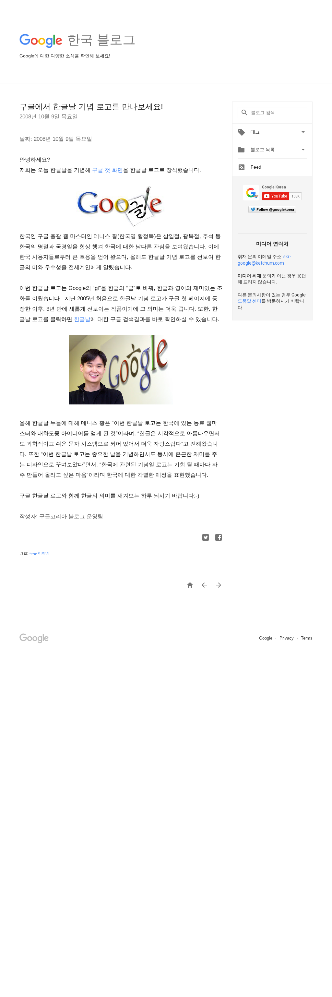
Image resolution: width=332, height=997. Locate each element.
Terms (307, 638)
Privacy (287, 638)
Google (266, 638)
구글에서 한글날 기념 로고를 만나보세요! (91, 106)
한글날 (82, 319)
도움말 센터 (249, 301)
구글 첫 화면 (107, 170)
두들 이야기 (39, 553)
